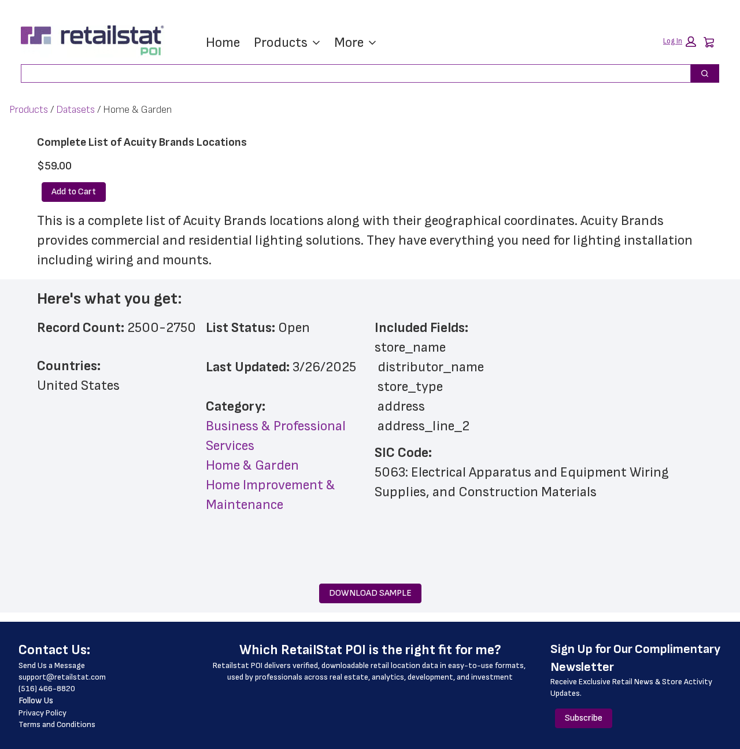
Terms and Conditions (56, 724)
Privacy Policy (42, 713)
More (349, 42)
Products (281, 42)
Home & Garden (252, 465)
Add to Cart (73, 191)
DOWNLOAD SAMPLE (370, 593)
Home (223, 42)
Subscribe (583, 718)
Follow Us (35, 700)
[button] (679, 41)
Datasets (75, 110)
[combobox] (351, 73)
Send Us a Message (51, 665)
